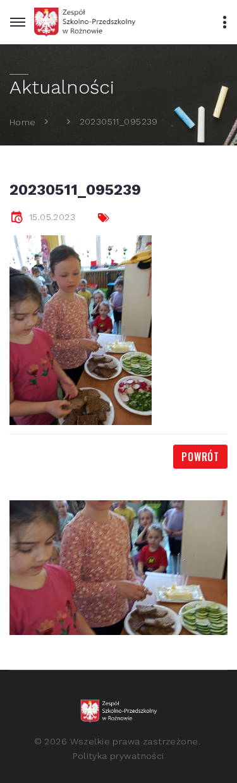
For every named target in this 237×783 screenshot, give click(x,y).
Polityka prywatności (118, 756)
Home (22, 121)
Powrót (200, 456)
